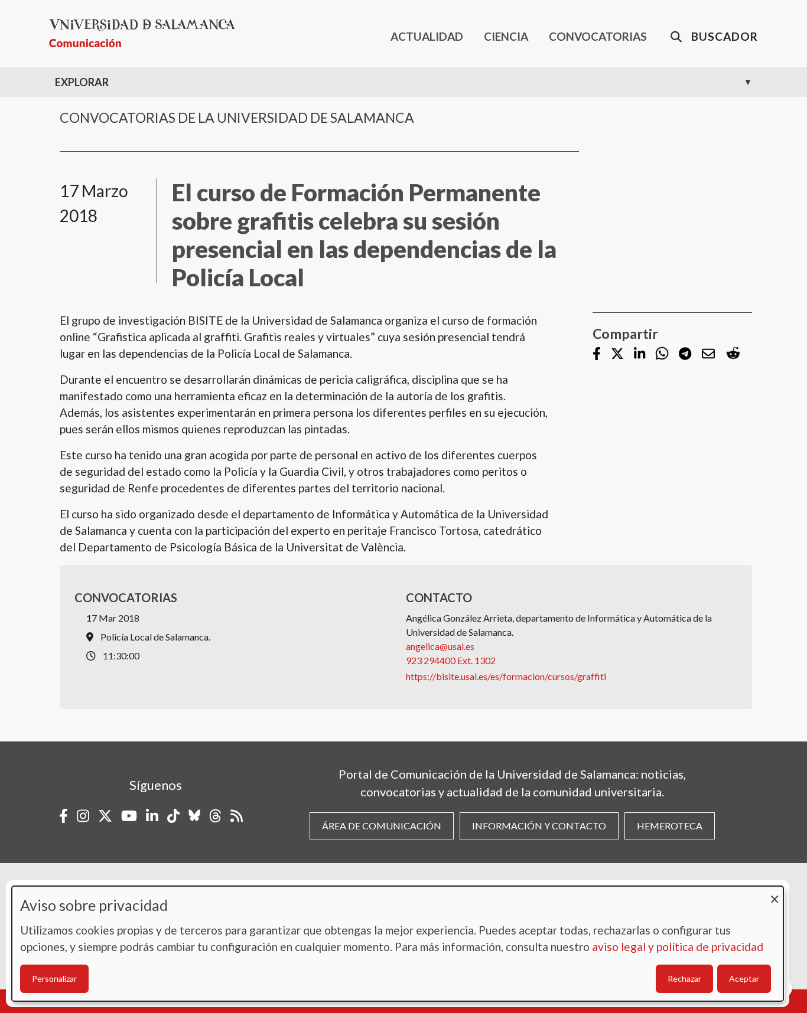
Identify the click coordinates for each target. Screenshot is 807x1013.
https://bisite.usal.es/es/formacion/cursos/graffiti (506, 676)
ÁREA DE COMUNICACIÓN (381, 825)
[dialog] (397, 943)
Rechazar (684, 978)
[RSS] (236, 815)
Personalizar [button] (54, 978)
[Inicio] (147, 33)
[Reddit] (733, 354)
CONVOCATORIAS (598, 36)
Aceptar (744, 978)
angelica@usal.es (440, 646)
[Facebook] (597, 354)
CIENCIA (506, 36)
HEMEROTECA (669, 825)
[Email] (708, 354)
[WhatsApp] (662, 354)
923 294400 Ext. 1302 (451, 660)
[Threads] (215, 815)
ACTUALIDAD (427, 36)
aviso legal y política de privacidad (677, 946)
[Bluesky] (194, 815)
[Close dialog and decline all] (774, 893)
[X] (617, 354)
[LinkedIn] (639, 354)
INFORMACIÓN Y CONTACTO (539, 825)
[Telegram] (685, 354)
